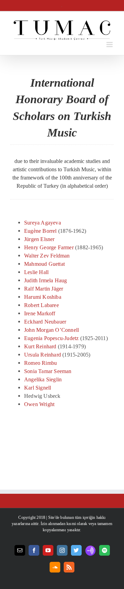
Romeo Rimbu (40, 363)
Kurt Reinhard (40, 346)
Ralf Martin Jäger (43, 288)
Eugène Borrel (40, 231)
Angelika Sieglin (43, 379)
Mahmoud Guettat (44, 264)
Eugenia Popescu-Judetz (51, 338)
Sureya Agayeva (42, 222)
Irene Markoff (39, 313)
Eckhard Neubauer (45, 321)
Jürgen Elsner (39, 239)
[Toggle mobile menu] (110, 44)
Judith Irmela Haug (45, 280)
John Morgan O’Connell (51, 330)
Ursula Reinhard (42, 354)
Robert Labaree (41, 305)
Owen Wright (39, 404)
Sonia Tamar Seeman (48, 371)
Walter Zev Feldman (47, 255)
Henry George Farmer (49, 247)
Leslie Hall (36, 272)
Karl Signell (37, 387)
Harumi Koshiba (42, 297)
